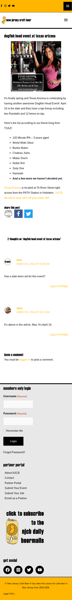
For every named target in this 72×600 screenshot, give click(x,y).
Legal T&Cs (9, 593)
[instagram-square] (19, 570)
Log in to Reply (59, 286)
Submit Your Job (13, 493)
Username (15, 396)
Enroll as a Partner (15, 498)
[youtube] (13, 6)
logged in (24, 359)
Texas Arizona (12, 187)
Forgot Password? (14, 452)
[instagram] (6, 6)
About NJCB (11, 472)
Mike (20, 308)
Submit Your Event (15, 487)
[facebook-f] (2, 6)
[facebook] (8, 570)
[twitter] (9, 6)
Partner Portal (12, 482)
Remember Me (14, 430)
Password (14, 413)
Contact (8, 477)
